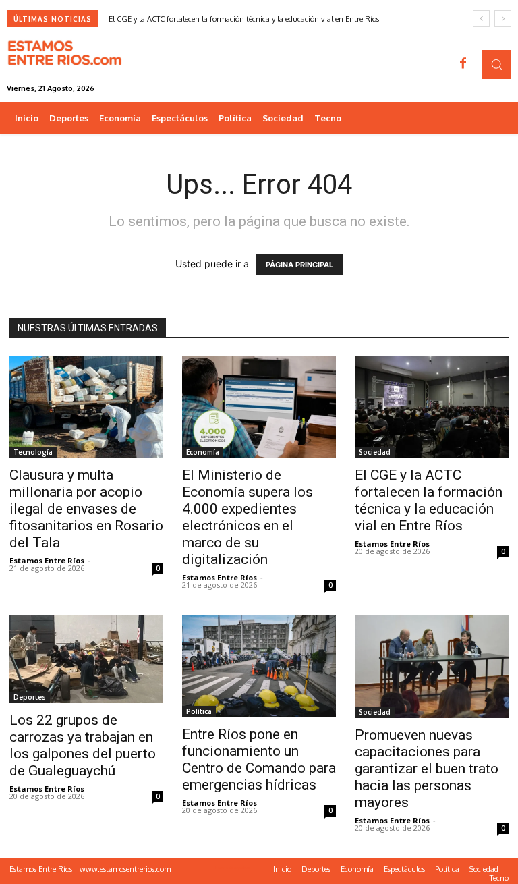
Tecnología (33, 452)
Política (199, 711)
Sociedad (375, 452)
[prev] (481, 18)
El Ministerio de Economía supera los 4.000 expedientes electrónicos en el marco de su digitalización (247, 517)
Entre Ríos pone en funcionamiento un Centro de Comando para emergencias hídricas (259, 759)
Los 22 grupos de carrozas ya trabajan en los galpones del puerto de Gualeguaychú (82, 745)
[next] (502, 18)
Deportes (29, 697)
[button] (496, 64)
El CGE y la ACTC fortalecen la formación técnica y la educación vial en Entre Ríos (244, 19)
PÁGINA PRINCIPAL (299, 264)
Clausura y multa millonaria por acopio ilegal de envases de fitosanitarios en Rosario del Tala (86, 509)
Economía (202, 452)
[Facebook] (463, 64)
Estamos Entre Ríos (46, 560)
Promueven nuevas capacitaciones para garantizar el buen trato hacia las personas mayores (426, 768)
